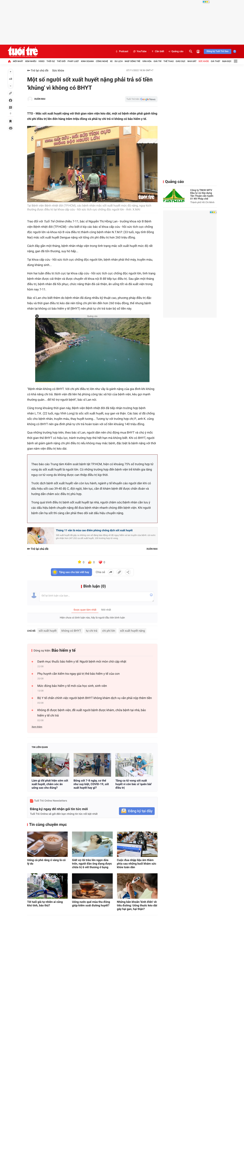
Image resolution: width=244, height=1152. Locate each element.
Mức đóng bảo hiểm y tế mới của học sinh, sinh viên (72, 686)
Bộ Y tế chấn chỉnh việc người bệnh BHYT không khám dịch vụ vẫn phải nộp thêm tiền (94, 698)
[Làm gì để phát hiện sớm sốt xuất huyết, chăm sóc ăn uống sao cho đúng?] (50, 765)
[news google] (141, 99)
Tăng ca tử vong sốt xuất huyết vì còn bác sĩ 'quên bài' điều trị (133, 784)
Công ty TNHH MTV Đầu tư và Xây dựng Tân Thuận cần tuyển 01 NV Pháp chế (201, 194)
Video (41, 61)
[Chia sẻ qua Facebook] (111, 572)
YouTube (141, 51)
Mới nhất (18, 61)
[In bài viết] (10, 128)
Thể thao (168, 61)
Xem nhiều (30, 61)
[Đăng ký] (137, 811)
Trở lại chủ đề (39, 70)
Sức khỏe (203, 61)
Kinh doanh (87, 61)
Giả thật (215, 61)
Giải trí (157, 61)
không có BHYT (71, 630)
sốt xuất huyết (48, 630)
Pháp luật (73, 61)
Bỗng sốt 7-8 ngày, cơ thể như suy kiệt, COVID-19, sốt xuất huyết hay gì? (91, 784)
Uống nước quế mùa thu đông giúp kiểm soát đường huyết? (91, 903)
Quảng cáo (177, 51)
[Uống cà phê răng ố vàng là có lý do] (47, 844)
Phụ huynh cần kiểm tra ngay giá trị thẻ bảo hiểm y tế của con (78, 674)
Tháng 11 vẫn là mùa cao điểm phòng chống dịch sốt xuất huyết (94, 530)
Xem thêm (37, 727)
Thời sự (50, 61)
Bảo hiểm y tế (64, 650)
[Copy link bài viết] (119, 572)
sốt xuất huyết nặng (132, 630)
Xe (111, 61)
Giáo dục (180, 61)
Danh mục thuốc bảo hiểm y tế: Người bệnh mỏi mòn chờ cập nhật (81, 661)
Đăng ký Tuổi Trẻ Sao (217, 51)
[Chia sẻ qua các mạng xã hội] (128, 572)
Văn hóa (147, 61)
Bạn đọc (226, 61)
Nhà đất (191, 61)
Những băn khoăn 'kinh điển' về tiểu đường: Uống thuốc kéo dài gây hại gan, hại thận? (137, 905)
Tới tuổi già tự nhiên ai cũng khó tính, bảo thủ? (45, 903)
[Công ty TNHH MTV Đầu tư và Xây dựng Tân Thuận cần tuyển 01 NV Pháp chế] (174, 195)
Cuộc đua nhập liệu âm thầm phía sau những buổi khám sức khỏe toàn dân (136, 863)
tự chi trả (91, 630)
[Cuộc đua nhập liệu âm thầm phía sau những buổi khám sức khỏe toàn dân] (137, 844)
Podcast (123, 51)
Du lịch (119, 61)
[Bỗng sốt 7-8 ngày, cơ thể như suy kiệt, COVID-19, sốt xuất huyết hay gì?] (92, 765)
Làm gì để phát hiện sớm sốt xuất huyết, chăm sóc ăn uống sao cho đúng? (50, 784)
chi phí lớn (108, 630)
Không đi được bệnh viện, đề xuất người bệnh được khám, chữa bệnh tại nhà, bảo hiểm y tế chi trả (91, 712)
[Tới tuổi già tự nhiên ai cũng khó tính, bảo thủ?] (47, 886)
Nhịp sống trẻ (132, 61)
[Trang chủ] (9, 61)
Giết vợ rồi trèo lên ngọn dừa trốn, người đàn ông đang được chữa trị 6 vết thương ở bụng (92, 863)
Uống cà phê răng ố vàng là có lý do (46, 861)
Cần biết (159, 51)
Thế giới (61, 61)
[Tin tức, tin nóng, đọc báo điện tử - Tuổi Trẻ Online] (23, 51)
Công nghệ (102, 61)
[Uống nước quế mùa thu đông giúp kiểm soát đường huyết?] (92, 886)
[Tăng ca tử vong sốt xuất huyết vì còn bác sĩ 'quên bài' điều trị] (134, 765)
